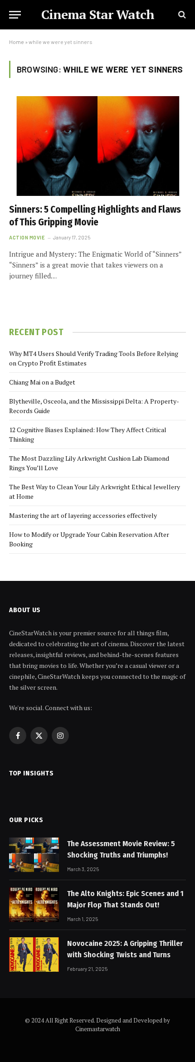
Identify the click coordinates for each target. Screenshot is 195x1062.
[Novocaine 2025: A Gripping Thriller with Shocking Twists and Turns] (34, 954)
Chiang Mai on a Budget (42, 382)
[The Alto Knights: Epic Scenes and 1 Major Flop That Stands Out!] (34, 904)
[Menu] (15, 15)
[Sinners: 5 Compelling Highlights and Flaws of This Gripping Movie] (97, 145)
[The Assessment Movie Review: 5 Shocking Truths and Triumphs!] (34, 855)
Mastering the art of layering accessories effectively (83, 515)
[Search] (181, 15)
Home (16, 42)
